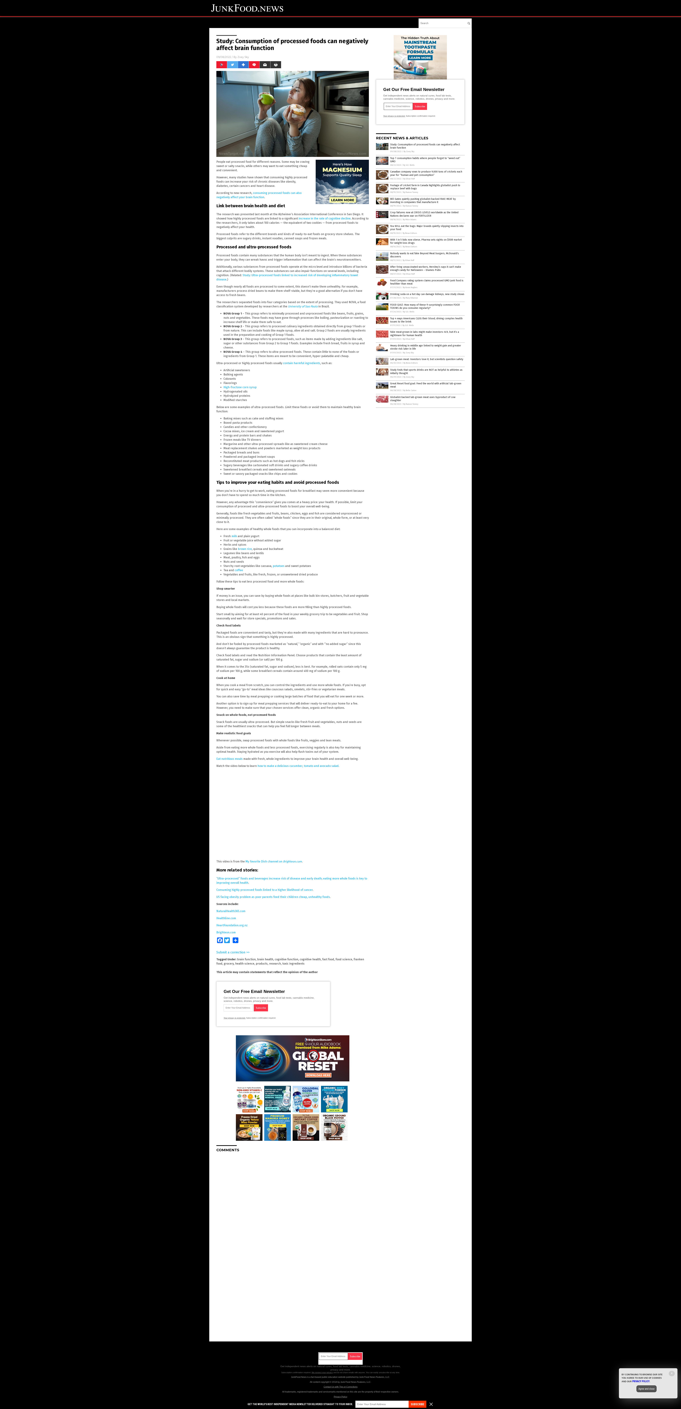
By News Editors (410, 233)
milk (234, 536)
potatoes (278, 566)
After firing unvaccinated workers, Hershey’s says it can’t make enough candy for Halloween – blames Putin (425, 268)
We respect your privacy (322, 1372)
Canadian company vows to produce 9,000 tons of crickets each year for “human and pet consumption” (426, 173)
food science (344, 959)
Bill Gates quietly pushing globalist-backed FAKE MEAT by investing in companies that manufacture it (423, 200)
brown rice (245, 549)
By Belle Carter (409, 390)
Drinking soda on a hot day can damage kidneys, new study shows (427, 294)
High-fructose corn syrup (240, 387)
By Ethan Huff (409, 179)
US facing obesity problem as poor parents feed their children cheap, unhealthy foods (273, 897)
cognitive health (310, 959)
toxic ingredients (293, 963)
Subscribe (417, 1404)
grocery (229, 963)
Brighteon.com (226, 932)
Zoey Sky (243, 57)
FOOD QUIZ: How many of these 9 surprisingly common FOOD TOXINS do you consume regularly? (425, 306)
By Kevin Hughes (410, 287)
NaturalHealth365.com (230, 911)
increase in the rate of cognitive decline (325, 218)
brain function (246, 959)
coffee (239, 570)
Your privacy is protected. (235, 1018)
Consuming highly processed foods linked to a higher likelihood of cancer (264, 890)
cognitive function (286, 959)
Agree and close (646, 1388)
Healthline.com (226, 918)
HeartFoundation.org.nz (232, 925)
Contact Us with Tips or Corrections (341, 1387)
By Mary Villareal (410, 298)
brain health (265, 959)
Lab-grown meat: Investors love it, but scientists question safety (426, 359)
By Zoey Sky (409, 151)
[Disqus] (292, 1199)
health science (244, 963)
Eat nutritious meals (229, 759)
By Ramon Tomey (410, 192)
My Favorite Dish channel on (273, 861)
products (262, 963)
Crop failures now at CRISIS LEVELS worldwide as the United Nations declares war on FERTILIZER (424, 214)
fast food (328, 959)
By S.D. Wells (408, 165)
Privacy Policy (340, 1397)
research (275, 963)
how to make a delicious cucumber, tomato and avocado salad (298, 766)
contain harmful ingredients (301, 363)
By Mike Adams (409, 219)
